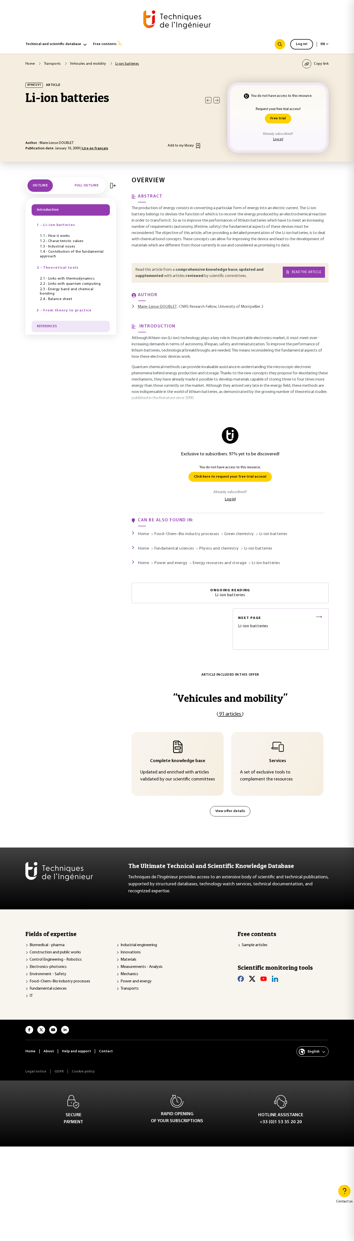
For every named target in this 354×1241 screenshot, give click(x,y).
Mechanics (129, 974)
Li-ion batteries (253, 622)
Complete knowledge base (177, 761)
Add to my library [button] (181, 146)
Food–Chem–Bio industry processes (60, 981)
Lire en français (95, 148)
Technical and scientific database (53, 44)
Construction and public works (55, 952)
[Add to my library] (198, 145)
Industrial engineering (139, 945)
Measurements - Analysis (141, 967)
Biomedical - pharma (47, 945)
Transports (130, 989)
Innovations (131, 952)
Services (277, 761)
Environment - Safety (48, 974)
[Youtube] (263, 979)
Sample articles (254, 945)
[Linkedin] (275, 979)
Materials (128, 960)
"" (230, 698)
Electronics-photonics (48, 967)
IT (31, 996)
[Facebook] (241, 979)
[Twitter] (252, 979)
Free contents (104, 44)
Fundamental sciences (48, 989)
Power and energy (136, 981)
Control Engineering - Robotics (56, 960)
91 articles (230, 714)
